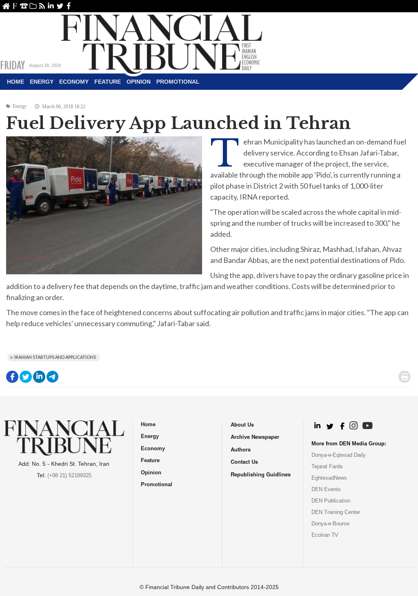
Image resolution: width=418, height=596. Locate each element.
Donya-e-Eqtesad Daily (338, 455)
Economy (74, 81)
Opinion (139, 81)
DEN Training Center (335, 512)
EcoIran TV (324, 535)
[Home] (161, 43)
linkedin (51, 6)
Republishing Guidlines (261, 474)
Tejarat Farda (326, 466)
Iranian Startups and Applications (55, 357)
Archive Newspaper (255, 436)
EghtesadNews (329, 478)
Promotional (178, 81)
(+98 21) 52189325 (69, 475)
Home (6, 6)
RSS (42, 6)
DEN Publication (330, 501)
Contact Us (24, 6)
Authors (241, 449)
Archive (33, 6)
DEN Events (326, 489)
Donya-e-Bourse (330, 523)
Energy (41, 81)
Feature (107, 81)
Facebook (69, 6)
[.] (316, 426)
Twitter (60, 6)
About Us (15, 6)
